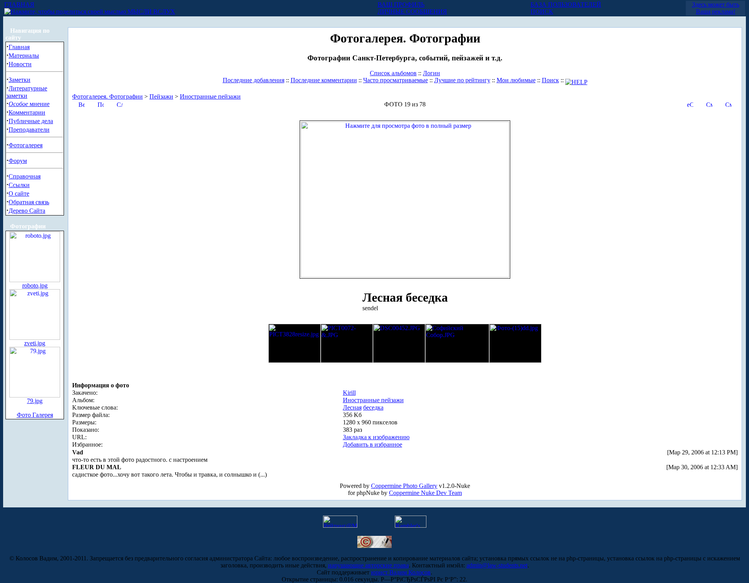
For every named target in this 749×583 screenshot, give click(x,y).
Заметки (19, 79)
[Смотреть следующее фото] (728, 104)
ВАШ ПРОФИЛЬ (401, 4)
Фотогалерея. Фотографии (107, 96)
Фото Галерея (35, 415)
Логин (431, 73)
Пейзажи (161, 96)
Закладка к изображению (376, 437)
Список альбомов (393, 73)
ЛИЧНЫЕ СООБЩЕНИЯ (412, 11)
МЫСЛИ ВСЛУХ (150, 11)
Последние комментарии (324, 80)
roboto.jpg (35, 285)
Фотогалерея (26, 145)
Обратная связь (29, 202)
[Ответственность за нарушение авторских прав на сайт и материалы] (374, 545)
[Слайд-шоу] (120, 104)
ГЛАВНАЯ (19, 4)
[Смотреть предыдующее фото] (709, 104)
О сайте (19, 193)
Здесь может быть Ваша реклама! (715, 8)
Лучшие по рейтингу (462, 80)
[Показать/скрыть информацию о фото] (101, 104)
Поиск (550, 80)
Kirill (349, 392)
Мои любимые (516, 80)
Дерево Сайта (27, 210)
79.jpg (35, 401)
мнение (29, 104)
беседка (373, 407)
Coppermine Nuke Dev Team (425, 492)
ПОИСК (542, 11)
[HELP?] (576, 80)
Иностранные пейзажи (210, 96)
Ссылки (19, 185)
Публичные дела (31, 121)
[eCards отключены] (690, 104)
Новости (20, 64)
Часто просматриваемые (395, 80)
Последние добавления (253, 80)
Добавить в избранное (372, 444)
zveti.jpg (34, 343)
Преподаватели (29, 129)
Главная (19, 47)
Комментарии (27, 112)
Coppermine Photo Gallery (404, 485)
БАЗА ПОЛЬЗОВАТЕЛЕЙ (566, 4)
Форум (18, 160)
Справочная (25, 176)
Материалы (24, 55)
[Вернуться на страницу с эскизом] (81, 104)
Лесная (352, 407)
